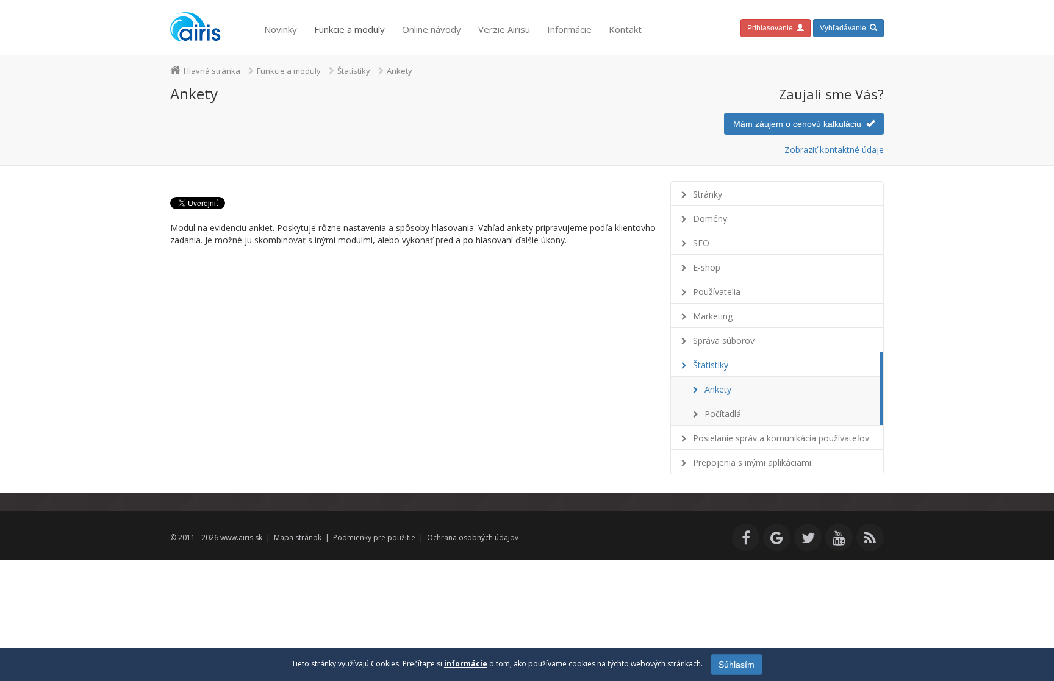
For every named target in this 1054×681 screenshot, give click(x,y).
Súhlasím (737, 664)
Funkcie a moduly (349, 29)
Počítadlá (722, 413)
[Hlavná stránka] (196, 27)
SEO (701, 243)
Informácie (569, 29)
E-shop (706, 267)
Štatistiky (353, 70)
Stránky (707, 194)
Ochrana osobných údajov (472, 537)
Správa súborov (724, 340)
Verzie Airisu (504, 29)
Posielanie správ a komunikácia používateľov (781, 438)
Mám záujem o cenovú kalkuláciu (799, 124)
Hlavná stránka (212, 70)
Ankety (717, 389)
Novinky (280, 29)
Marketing (713, 316)
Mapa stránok (297, 537)
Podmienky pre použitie (374, 537)
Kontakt (625, 29)
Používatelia (716, 292)
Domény (710, 218)
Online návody (431, 29)
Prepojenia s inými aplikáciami (752, 462)
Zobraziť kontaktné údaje (834, 149)
